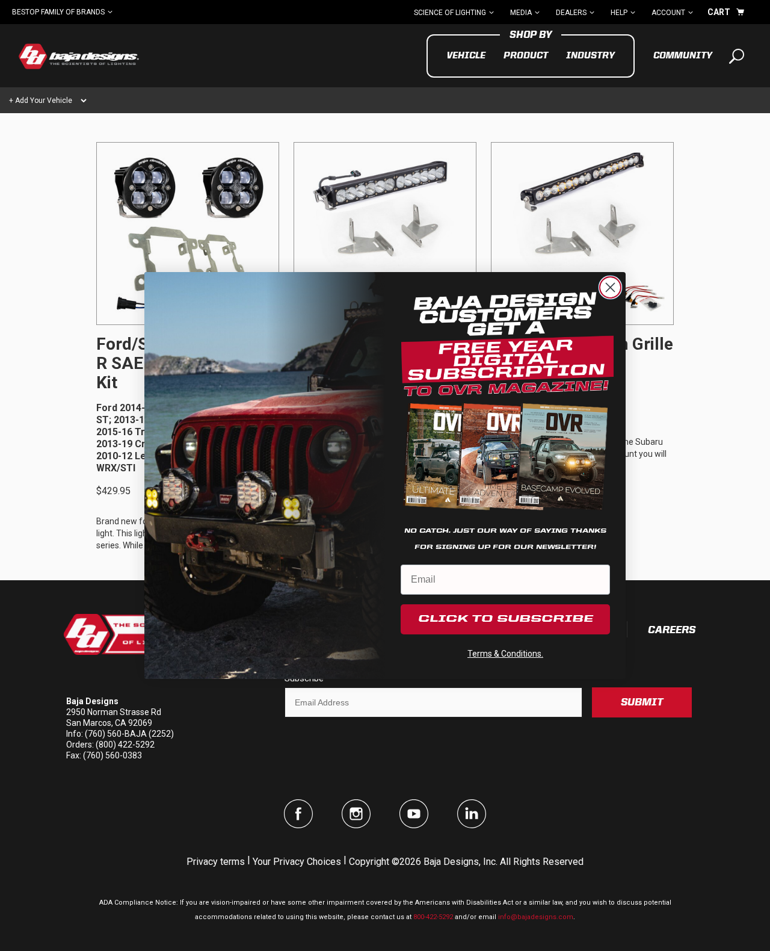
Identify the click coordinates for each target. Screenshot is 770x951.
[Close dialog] (610, 287)
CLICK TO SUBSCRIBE (505, 619)
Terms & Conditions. (505, 653)
